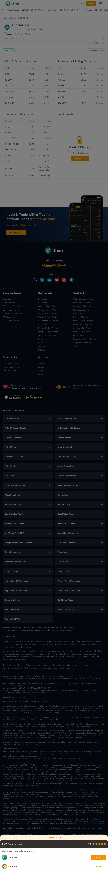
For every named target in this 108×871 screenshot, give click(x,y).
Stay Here (98, 866)
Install (98, 857)
